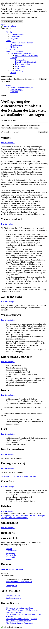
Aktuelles (9, 32)
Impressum (10, 559)
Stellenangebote (16, 36)
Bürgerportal (10, 49)
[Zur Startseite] (8, 26)
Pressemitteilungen (17, 34)
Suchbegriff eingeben (9, 79)
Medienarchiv (20, 66)
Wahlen (13, 73)
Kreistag (13, 58)
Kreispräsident (20, 60)
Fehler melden (11, 557)
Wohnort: (4, 132)
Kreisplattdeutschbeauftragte (26, 62)
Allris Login (19, 68)
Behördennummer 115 (14, 598)
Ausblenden (6, 21)
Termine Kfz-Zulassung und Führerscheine (22, 610)
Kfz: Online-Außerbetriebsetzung (18, 621)
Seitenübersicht (11, 551)
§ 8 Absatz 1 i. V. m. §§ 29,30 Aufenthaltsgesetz (19, 476)
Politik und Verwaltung (14, 51)
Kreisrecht (14, 47)
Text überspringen (8, 143)
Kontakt (9, 549)
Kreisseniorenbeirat (22, 64)
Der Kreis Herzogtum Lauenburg (22, 53)
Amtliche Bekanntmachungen (21, 43)
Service (8, 41)
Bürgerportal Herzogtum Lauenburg (19, 608)
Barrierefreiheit (11, 555)
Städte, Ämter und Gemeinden (26, 56)
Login (3, 24)
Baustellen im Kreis (13, 596)
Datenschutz (10, 553)
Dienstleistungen (16, 45)
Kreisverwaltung (16, 71)
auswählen (43, 132)
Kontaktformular (19, 582)
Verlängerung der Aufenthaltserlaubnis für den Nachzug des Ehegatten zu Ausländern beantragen (23, 516)
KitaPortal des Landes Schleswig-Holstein (21, 619)
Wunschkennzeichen (13, 612)
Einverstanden (17, 21)
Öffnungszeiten (11, 586)
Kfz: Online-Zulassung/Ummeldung (19, 623)
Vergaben (14, 39)
